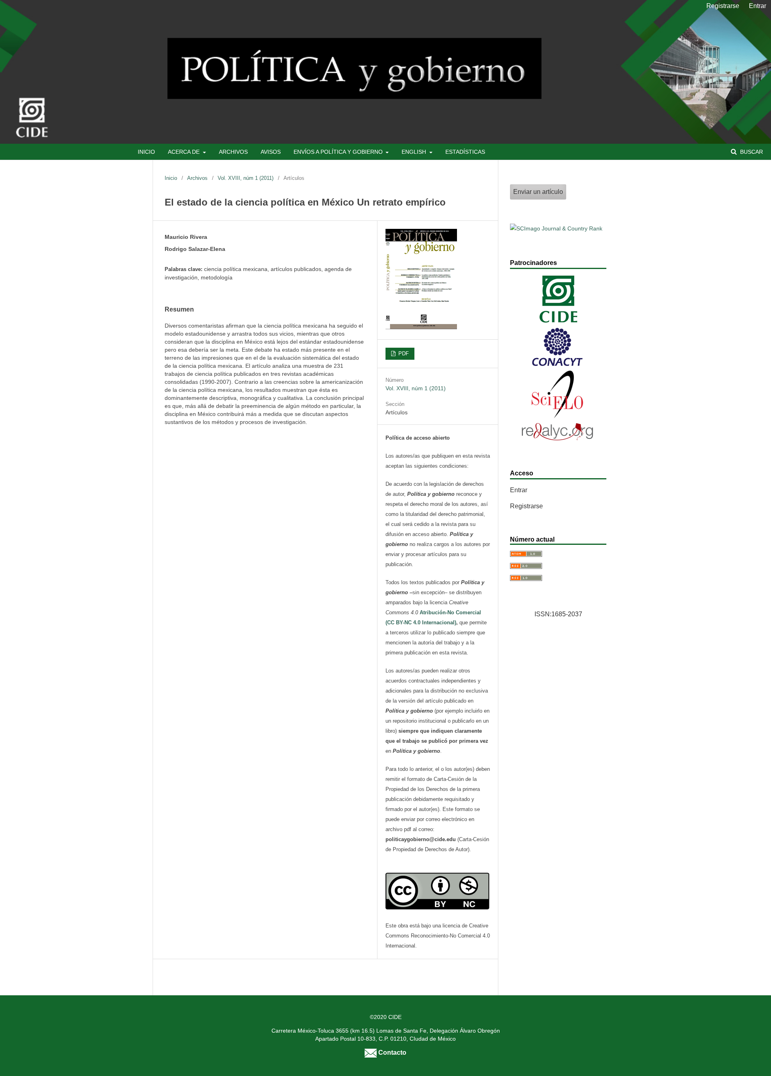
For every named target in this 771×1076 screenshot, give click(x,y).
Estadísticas (465, 152)
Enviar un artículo (538, 191)
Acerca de (184, 152)
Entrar (757, 5)
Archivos (233, 152)
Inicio (146, 152)
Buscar (750, 152)
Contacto (391, 1052)
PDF (403, 354)
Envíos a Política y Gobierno (339, 152)
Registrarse (722, 5)
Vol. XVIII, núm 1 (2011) (245, 178)
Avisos (271, 152)
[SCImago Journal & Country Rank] (556, 228)
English (415, 152)
